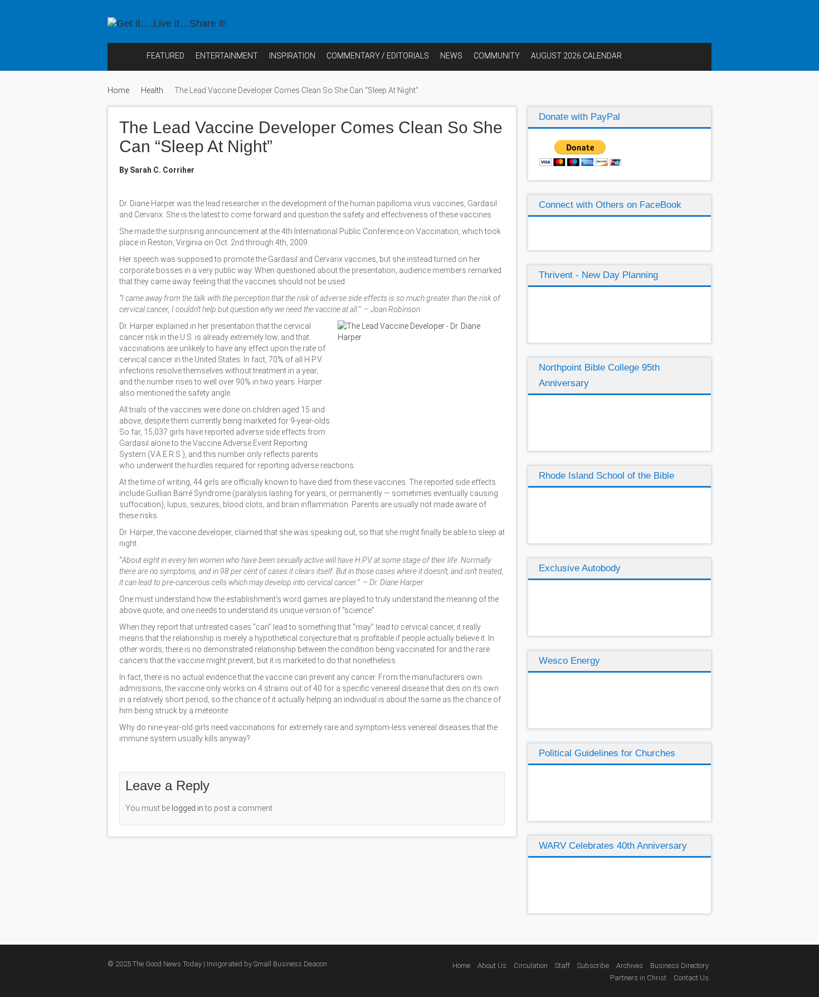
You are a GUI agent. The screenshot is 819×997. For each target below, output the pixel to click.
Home (118, 90)
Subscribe (593, 965)
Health (152, 90)
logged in (187, 808)
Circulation (531, 965)
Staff (562, 965)
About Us (491, 965)
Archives (629, 965)
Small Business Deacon (290, 964)
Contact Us (691, 978)
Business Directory (679, 965)
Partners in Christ (638, 978)
